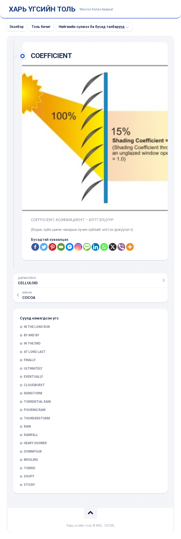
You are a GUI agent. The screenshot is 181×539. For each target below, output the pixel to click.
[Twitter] (44, 247)
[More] (130, 247)
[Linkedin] (95, 247)
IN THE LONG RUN (37, 327)
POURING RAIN (34, 410)
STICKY (29, 484)
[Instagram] (78, 247)
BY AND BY (31, 335)
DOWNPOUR (33, 451)
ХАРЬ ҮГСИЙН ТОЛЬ (42, 9)
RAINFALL (31, 435)
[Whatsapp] (104, 247)
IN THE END (32, 343)
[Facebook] (35, 247)
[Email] (61, 247)
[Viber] (121, 247)
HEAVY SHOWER (35, 443)
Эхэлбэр (16, 27)
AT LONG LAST (34, 352)
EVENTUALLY (33, 376)
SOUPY (29, 476)
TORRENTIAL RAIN (37, 401)
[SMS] (87, 247)
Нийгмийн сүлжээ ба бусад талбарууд (91, 27)
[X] (113, 247)
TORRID (29, 468)
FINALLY (30, 360)
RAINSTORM (33, 393)
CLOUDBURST (34, 385)
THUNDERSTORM (37, 418)
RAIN (27, 426)
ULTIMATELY (33, 368)
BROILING (31, 459)
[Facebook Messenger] (70, 247)
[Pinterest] (52, 247)
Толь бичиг (41, 27)
